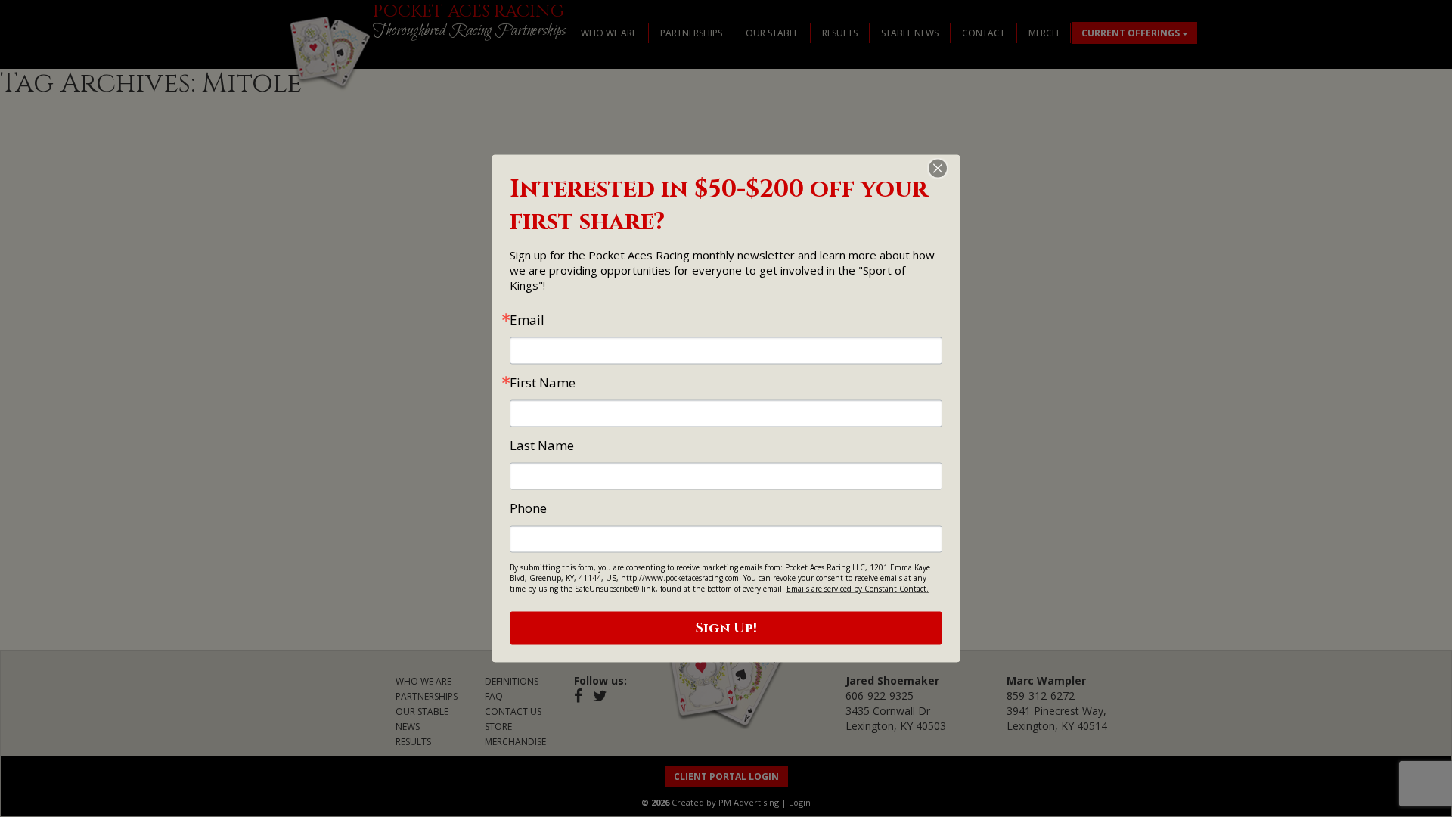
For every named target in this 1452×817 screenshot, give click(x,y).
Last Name (542, 445)
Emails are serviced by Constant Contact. (857, 588)
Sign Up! (726, 628)
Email (527, 319)
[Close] (947, 169)
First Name (543, 382)
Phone (528, 508)
